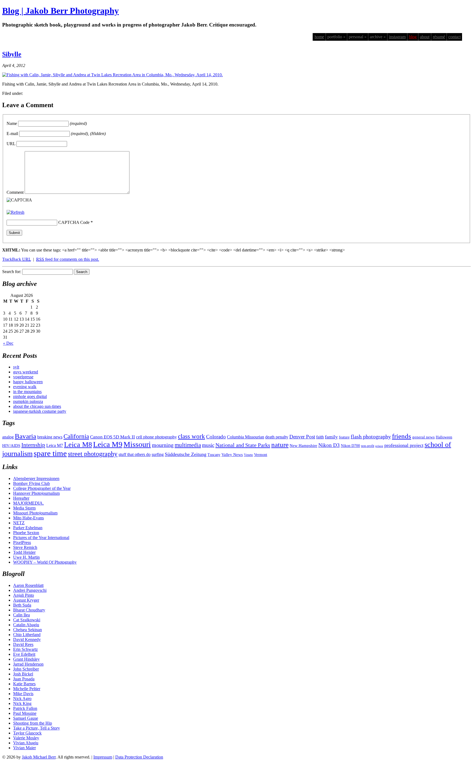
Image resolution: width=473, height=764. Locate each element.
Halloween (444, 437)
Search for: (11, 271)
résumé (439, 36)
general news (423, 437)
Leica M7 (54, 445)
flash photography (371, 437)
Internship (33, 445)
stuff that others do (135, 454)
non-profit (367, 446)
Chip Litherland (27, 634)
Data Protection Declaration (139, 757)
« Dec (8, 343)
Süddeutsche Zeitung (185, 454)
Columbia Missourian (245, 437)
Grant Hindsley (26, 659)
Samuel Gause (25, 718)
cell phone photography (156, 437)
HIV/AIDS (11, 445)
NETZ (19, 522)
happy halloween (28, 381)
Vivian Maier (24, 747)
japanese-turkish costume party (39, 411)
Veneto (248, 455)
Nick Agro (22, 698)
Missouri (137, 444)
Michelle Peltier (26, 688)
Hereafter (21, 498)
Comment (15, 192)
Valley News (232, 454)
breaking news (49, 437)
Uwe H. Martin (26, 557)
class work (191, 436)
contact (454, 36)
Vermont (260, 455)
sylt (16, 367)
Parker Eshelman (27, 527)
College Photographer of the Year (42, 488)
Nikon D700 (350, 446)
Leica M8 (78, 445)
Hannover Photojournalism (36, 493)
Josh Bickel (23, 674)
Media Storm (24, 508)
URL (11, 143)
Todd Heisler (24, 552)
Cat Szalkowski (26, 619)
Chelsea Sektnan (27, 629)
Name (12, 123)
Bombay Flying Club (31, 483)
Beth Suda (22, 605)
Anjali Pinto (23, 595)
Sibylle (11, 54)
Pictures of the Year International (41, 537)
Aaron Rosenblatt (28, 585)
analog (8, 437)
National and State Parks (242, 445)
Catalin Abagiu (26, 624)
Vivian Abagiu (25, 742)
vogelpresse (23, 376)
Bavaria (25, 436)
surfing (158, 454)
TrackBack (16, 259)
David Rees (23, 644)
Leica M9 (107, 444)
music (208, 445)
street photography (92, 453)
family (331, 437)
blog (413, 36)
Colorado (216, 437)
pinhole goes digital (30, 396)
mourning (163, 445)
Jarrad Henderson (28, 664)
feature (344, 437)
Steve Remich (25, 547)
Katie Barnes (24, 683)
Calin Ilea (21, 615)
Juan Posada (23, 679)
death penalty (276, 437)
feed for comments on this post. (67, 259)
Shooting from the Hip (32, 723)
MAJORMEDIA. (28, 503)
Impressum (102, 757)
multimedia (188, 445)
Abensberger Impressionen (36, 478)
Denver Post (302, 437)
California (76, 436)
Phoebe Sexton (26, 532)
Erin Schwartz (25, 649)
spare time (50, 453)
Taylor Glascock (27, 733)
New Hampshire (303, 445)
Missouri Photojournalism (35, 513)
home (319, 36)
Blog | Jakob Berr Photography (60, 11)
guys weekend (25, 372)
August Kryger (26, 600)
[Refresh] (15, 212)
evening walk (24, 386)
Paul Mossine (24, 713)
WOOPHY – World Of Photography (45, 562)
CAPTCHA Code (74, 222)
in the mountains (27, 391)
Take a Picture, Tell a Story (36, 728)
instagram (397, 36)
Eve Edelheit (24, 654)
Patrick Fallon (25, 708)
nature (280, 444)
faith (320, 437)
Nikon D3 (329, 445)
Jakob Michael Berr (39, 757)
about (424, 36)
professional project (403, 445)
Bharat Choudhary (29, 610)
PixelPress (22, 542)
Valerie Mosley (26, 738)
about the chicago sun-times (37, 406)
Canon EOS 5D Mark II (112, 437)
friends (401, 436)
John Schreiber (26, 669)
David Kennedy (27, 639)
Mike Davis (23, 693)
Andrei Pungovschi (30, 590)
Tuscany (213, 455)
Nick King (22, 703)
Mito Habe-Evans (28, 518)
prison (379, 445)
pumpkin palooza (28, 401)
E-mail (12, 133)
